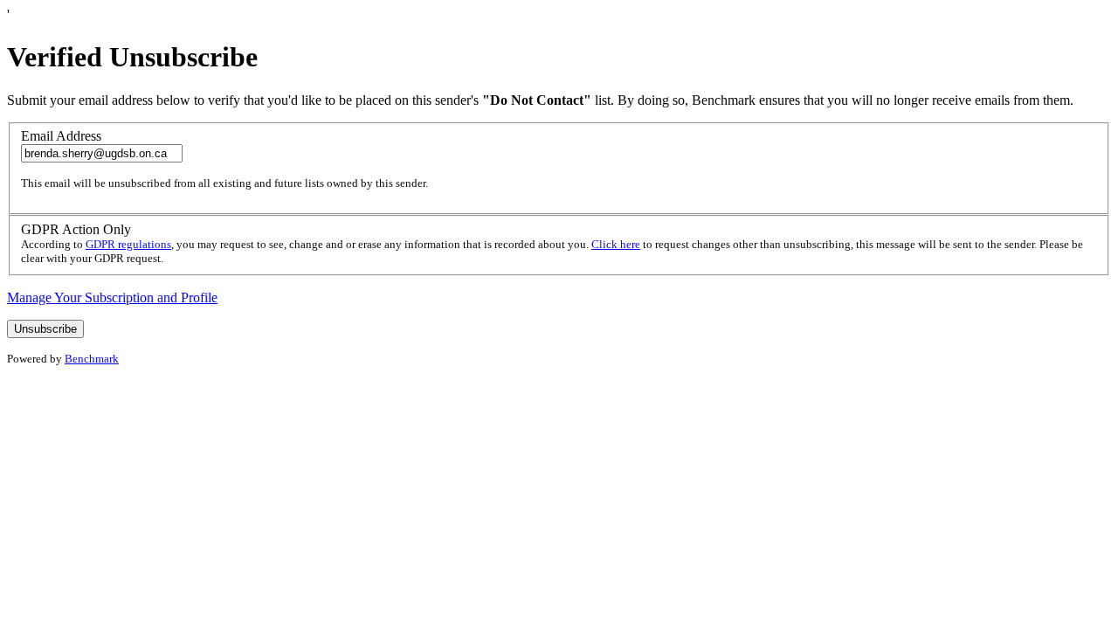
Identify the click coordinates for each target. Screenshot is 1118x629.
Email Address (61, 135)
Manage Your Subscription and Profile (112, 297)
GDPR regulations (128, 244)
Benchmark (92, 358)
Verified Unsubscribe (132, 57)
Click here (615, 244)
